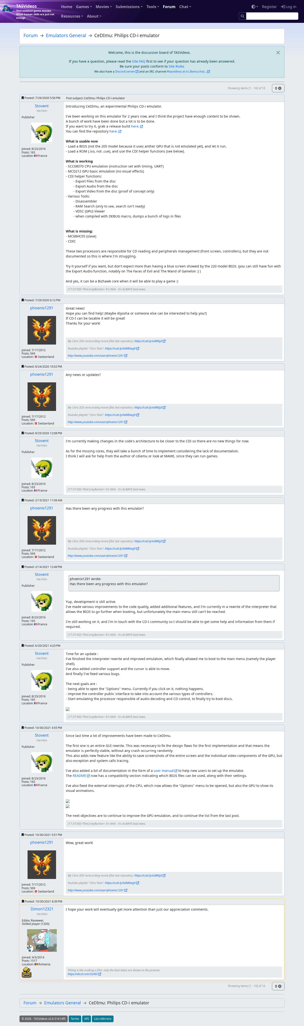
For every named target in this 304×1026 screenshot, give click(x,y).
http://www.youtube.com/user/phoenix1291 (96, 356)
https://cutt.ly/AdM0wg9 (120, 348)
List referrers (102, 1019)
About (93, 16)
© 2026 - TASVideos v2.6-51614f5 (44, 1019)
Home (66, 6)
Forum (169, 6)
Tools (151, 6)
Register (269, 6)
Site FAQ (138, 61)
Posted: (42, 98)
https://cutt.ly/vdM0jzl (148, 341)
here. (135, 126)
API (86, 1019)
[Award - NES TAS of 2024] (26, 972)
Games (82, 6)
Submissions (128, 6)
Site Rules (176, 66)
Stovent (42, 106)
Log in (290, 6)
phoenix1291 (41, 308)
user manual (164, 770)
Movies (102, 6)
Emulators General (66, 35)
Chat (183, 6)
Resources (70, 16)
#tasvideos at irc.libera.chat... (186, 71)
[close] (278, 52)
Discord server (125, 71)
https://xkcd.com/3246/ (83, 974)
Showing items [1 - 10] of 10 (246, 88)
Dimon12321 (42, 909)
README (79, 775)
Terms (75, 1019)
